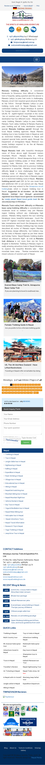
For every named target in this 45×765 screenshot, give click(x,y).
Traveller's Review (10, 667)
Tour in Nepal (10, 458)
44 (19, 392)
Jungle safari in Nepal (11, 684)
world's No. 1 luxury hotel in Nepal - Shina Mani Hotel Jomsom (24, 591)
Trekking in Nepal (12, 454)
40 (6, 392)
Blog (6, 748)
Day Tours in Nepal (12, 505)
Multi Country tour (10, 637)
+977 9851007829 (16, 36)
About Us (13, 748)
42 (12, 392)
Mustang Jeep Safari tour (31, 678)
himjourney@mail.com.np (24, 42)
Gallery (23, 750)
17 (15, 387)
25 (40, 387)
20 (25, 387)
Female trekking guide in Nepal (19, 325)
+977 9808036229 (17, 39)
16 (12, 387)
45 (22, 392)
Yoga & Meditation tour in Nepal (17, 508)
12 (39, 384)
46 (25, 392)
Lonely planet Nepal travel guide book (21, 199)
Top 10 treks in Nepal (31, 633)
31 (19, 390)
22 (31, 387)
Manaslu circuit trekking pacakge (23, 616)
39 (3, 392)
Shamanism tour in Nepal (30, 655)
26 (3, 390)
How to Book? (28, 6)
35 (31, 390)
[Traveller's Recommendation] (33, 29)
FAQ (37, 6)
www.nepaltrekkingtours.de (14, 579)
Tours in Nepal (9, 660)
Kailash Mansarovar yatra (20, 600)
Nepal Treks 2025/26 (31, 672)
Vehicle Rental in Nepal (14, 501)
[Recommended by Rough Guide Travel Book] (19, 29)
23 (34, 387)
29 (12, 390)
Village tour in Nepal (13, 479)
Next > (36, 392)
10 (33, 384)
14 (6, 387)
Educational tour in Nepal (14, 483)
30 (15, 390)
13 (3, 387)
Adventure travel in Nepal (10, 651)
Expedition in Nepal (12, 472)
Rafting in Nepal (11, 469)
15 (9, 387)
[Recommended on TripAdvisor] (26, 29)
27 (6, 390)
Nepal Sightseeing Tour (32, 667)
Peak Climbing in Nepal (14, 476)
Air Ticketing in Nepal (11, 671)
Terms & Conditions (25, 748)
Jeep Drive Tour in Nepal (14, 533)
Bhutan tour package (19, 596)
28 (9, 390)
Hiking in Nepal (11, 487)
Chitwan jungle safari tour (20, 611)
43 (15, 392)
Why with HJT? (22, 51)
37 (37, 390)
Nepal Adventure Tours (14, 519)
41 (9, 392)
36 (34, 390)
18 (19, 387)
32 (22, 390)
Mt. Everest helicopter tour (12, 645)
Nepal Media (36, 758)
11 (36, 384)
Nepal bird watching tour (14, 490)
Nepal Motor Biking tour (14, 512)
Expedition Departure (31, 684)
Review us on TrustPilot (12, 6)
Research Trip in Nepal (14, 526)
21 (28, 387)
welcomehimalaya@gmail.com (24, 45)
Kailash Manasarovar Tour (31, 662)
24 (37, 387)
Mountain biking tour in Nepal (16, 494)
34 (28, 390)
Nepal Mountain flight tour (15, 497)
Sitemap (38, 748)
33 (25, 390)
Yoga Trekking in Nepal (14, 530)
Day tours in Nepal (30, 650)
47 (28, 392)
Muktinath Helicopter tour (31, 645)
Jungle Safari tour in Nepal (15, 461)
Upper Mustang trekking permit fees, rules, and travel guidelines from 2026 (25, 621)
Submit (26, 442)
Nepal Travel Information (14, 523)
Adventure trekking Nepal (30, 639)
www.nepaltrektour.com (13, 577)
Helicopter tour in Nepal (14, 515)
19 (22, 387)
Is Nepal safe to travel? (12, 677)
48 (31, 392)
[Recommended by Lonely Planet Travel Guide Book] (11, 29)
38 (40, 390)
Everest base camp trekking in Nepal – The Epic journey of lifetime (25, 606)
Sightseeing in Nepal (13, 465)
